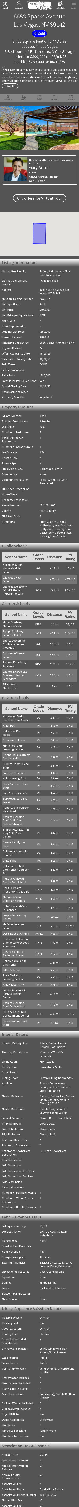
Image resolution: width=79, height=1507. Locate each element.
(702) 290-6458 (49, 280)
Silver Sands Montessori (18, 675)
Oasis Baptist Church (16, 903)
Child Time (9, 837)
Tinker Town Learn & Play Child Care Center (17, 815)
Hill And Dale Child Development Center (16, 979)
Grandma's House (14, 724)
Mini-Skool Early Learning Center (13, 731)
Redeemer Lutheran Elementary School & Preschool (16, 911)
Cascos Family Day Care (17, 822)
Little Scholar (11, 939)
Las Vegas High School (17, 574)
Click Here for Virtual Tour (39, 198)
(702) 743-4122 (37, 181)
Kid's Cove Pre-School (16, 718)
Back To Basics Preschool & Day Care (16, 862)
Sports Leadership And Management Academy (17, 636)
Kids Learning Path (14, 762)
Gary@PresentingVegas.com (43, 176)
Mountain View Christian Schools (14, 871)
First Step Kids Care (15, 777)
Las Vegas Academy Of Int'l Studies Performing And (16, 583)
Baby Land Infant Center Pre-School (14, 853)
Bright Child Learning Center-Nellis (16, 740)
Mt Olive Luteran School (18, 897)
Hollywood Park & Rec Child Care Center (16, 705)
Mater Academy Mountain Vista (12, 618)
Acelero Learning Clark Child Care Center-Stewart (17, 804)
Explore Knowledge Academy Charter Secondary (15, 665)
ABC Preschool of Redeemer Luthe (14, 922)
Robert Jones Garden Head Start (16, 793)
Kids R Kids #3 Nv (13, 954)
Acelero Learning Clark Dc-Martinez (17, 970)
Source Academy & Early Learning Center (17, 961)
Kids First (9, 713)
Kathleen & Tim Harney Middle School (17, 567)
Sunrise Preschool (14, 757)
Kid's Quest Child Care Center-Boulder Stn (16, 844)
